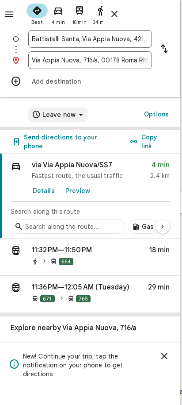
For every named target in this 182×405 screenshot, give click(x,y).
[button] (90, 257)
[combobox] (90, 39)
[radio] (37, 13)
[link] (90, 196)
